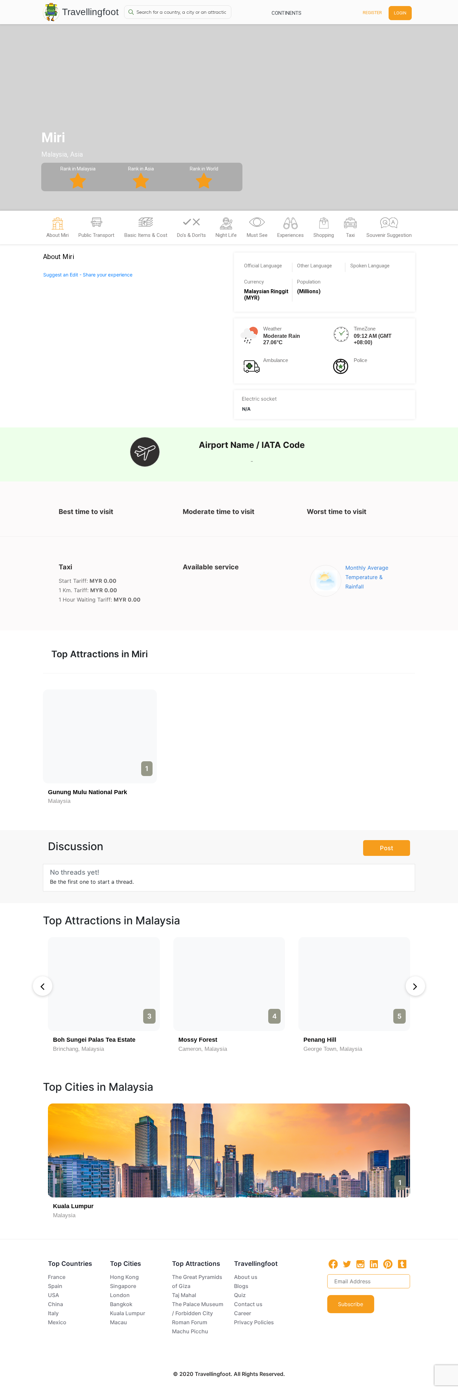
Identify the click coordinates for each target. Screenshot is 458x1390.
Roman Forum (189, 1322)
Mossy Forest (197, 1039)
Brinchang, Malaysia (78, 1049)
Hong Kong (124, 1277)
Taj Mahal (184, 1295)
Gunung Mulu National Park (87, 792)
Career (242, 1313)
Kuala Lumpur (73, 1206)
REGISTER (372, 12)
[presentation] (42, 986)
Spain (55, 1286)
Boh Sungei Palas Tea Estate (94, 1039)
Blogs (241, 1286)
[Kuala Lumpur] (229, 1150)
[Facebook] (333, 1264)
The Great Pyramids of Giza (197, 1281)
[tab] (57, 229)
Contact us (248, 1304)
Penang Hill (319, 1039)
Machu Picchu (190, 1331)
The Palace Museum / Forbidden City (197, 1309)
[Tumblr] (402, 1263)
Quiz (240, 1295)
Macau (118, 1322)
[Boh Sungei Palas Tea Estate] (104, 984)
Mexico (57, 1322)
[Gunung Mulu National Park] (100, 736)
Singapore (123, 1286)
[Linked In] (373, 1263)
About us (245, 1277)
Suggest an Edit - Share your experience (87, 274)
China (55, 1304)
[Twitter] (347, 1263)
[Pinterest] (388, 1264)
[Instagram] (360, 1263)
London (120, 1295)
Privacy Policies (254, 1322)
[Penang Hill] (354, 984)
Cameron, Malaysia (202, 1049)
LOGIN (400, 12)
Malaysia (59, 801)
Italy (53, 1313)
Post (386, 848)
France (56, 1277)
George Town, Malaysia (332, 1049)
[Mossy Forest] (229, 984)
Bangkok (121, 1304)
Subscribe (350, 1304)
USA (53, 1295)
